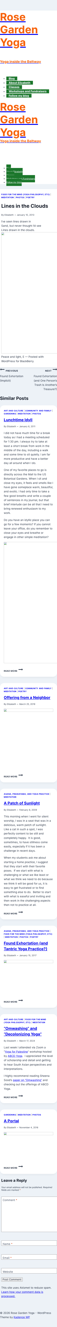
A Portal (11, 1121)
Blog (12, 78)
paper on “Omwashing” (27, 1080)
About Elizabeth (19, 82)
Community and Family (38, 410)
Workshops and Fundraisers (28, 91)
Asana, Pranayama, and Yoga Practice (26, 794)
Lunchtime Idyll (18, 420)
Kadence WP (22, 1317)
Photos (20, 197)
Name (8, 1244)
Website (8, 1271)
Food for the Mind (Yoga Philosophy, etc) (25, 194)
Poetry (30, 197)
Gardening (10, 413)
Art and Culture (13, 410)
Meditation (7, 197)
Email (7, 1257)
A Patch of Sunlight (22, 803)
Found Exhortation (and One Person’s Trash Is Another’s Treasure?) (45, 380)
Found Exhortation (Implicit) (11, 375)
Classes (14, 87)
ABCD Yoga (15, 1056)
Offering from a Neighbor (27, 697)
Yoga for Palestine (16, 1051)
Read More (13, 671)
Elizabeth (9, 215)
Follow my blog (19, 95)
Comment (10, 1200)
